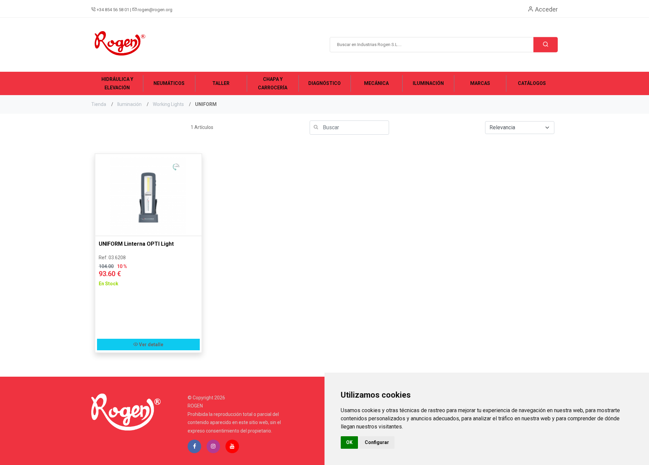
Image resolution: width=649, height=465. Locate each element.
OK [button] (349, 442)
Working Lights (168, 104)
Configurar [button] (377, 442)
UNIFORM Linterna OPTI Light (136, 244)
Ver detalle (150, 344)
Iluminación (129, 104)
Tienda (98, 104)
